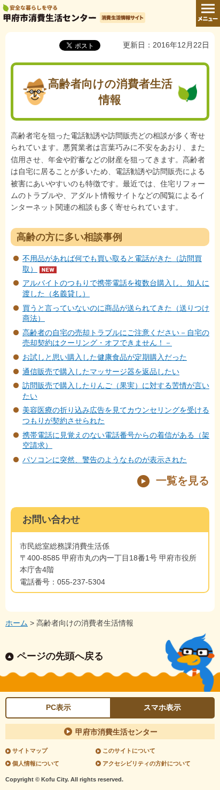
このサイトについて (129, 750)
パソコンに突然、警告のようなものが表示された (104, 459)
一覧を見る (182, 480)
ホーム (16, 623)
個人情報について (35, 763)
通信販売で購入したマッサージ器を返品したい (100, 371)
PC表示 (58, 707)
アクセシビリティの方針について (147, 763)
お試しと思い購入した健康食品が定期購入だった (104, 357)
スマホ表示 (162, 707)
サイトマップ (30, 750)
